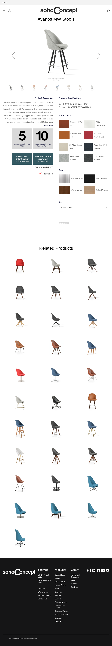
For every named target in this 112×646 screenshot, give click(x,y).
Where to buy (43, 592)
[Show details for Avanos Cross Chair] (20, 346)
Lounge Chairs (60, 585)
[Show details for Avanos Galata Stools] (92, 428)
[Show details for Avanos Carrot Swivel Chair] (92, 264)
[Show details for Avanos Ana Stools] (56, 428)
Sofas (57, 589)
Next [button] (98, 54)
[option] (56, 53)
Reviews (74, 587)
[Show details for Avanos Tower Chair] (92, 373)
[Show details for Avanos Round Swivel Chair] (20, 373)
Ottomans (58, 592)
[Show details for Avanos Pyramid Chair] (20, 319)
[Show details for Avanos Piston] (56, 482)
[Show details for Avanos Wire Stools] (20, 482)
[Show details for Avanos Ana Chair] (56, 291)
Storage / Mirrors (61, 611)
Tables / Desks (61, 602)
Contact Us (42, 599)
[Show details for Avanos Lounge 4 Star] (92, 482)
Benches (58, 595)
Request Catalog (44, 595)
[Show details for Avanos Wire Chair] (20, 400)
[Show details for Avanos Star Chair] (20, 291)
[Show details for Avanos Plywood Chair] (92, 346)
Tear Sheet (48, 174)
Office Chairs (60, 582)
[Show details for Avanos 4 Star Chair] (56, 373)
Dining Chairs (60, 575)
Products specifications (70, 98)
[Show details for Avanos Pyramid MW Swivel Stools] (92, 455)
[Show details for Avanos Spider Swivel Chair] (56, 319)
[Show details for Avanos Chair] (56, 264)
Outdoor (58, 599)
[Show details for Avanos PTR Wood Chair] (20, 264)
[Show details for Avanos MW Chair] (56, 346)
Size (61, 202)
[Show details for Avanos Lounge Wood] (56, 509)
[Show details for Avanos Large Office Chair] (20, 537)
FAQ (73, 580)
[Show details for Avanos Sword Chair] (92, 319)
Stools (57, 578)
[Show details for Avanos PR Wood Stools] (20, 428)
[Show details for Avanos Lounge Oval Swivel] (92, 509)
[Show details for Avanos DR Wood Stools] (92, 400)
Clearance (59, 618)
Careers (74, 584)
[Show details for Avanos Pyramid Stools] (56, 455)
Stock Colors (65, 115)
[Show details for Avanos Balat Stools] (20, 455)
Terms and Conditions (75, 576)
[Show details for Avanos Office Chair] (56, 400)
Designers (59, 621)
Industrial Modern (61, 615)
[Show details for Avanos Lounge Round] (20, 509)
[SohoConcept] (19, 572)
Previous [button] (13, 54)
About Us (41, 589)
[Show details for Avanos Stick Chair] (92, 291)
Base (61, 170)
